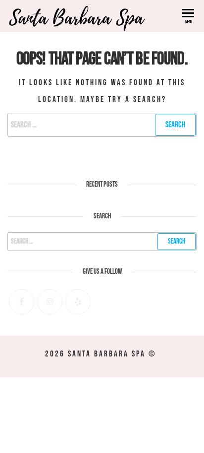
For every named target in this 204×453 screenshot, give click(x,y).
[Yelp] (78, 301)
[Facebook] (21, 301)
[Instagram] (49, 301)
